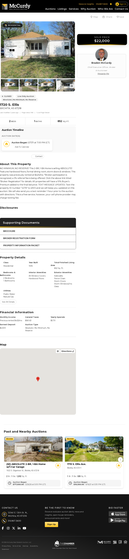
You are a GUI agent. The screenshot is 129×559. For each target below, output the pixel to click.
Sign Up (51, 524)
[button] (37, 156)
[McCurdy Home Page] (16, 6)
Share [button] (109, 17)
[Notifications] (111, 4)
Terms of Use (17, 546)
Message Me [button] (103, 74)
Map (96, 17)
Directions (66, 351)
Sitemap (25, 546)
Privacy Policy (6, 546)
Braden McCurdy (101, 63)
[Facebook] (2, 528)
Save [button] (121, 17)
